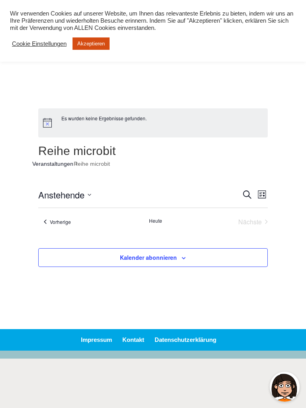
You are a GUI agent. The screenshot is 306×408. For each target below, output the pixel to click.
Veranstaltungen (55, 164)
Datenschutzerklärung (185, 339)
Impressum (96, 339)
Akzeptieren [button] (91, 44)
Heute (155, 221)
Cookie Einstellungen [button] (39, 44)
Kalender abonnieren (148, 257)
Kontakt (133, 339)
